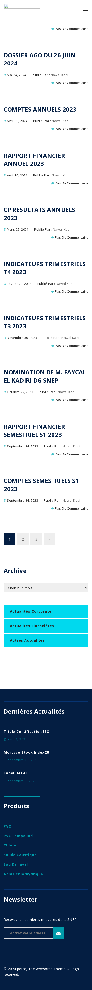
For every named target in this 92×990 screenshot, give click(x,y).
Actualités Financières (32, 625)
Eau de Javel (16, 864)
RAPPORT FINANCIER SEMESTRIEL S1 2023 (34, 430)
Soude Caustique (20, 854)
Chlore (10, 845)
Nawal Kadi (59, 75)
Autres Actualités (27, 640)
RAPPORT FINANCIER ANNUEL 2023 (34, 159)
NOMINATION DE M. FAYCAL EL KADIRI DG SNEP (45, 376)
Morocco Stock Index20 (26, 752)
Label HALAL (16, 773)
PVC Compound (18, 835)
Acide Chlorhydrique (23, 874)
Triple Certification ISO (27, 731)
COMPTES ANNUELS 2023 (40, 109)
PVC (7, 826)
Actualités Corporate (31, 611)
